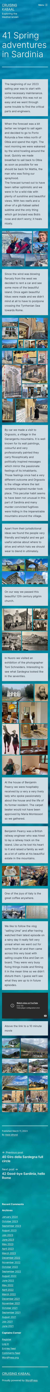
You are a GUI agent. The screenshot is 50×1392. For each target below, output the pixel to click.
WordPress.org (10, 1357)
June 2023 (8, 1239)
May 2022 (7, 1285)
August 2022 (9, 1276)
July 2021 (7, 1321)
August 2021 (9, 1317)
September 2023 (11, 1225)
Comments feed (11, 1353)
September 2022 (11, 1271)
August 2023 (9, 1230)
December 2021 (11, 1298)
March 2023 (9, 1253)
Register (6, 1339)
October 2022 (10, 1267)
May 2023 (7, 1244)
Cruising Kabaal (16, 1374)
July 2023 (7, 1235)
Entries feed (9, 1348)
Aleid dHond (11, 1134)
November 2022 (11, 1262)
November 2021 (11, 1303)
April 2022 (8, 1289)
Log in (5, 1344)
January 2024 (10, 1216)
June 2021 (8, 1326)
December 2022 (11, 1257)
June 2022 (8, 1280)
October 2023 (10, 1221)
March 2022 (9, 1294)
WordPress (31, 1380)
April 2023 (8, 1248)
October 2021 (9, 1308)
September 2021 (11, 1312)
